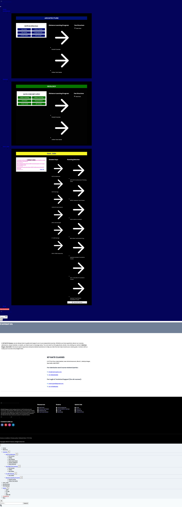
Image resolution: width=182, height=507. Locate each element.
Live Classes (12, 459)
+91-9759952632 (53, 386)
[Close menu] (0, 445)
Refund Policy (22, 438)
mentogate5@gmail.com (55, 383)
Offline (10, 457)
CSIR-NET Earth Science (57, 207)
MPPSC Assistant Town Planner (77, 200)
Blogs (4, 306)
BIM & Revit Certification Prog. (77, 238)
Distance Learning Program (13, 477)
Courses (5, 452)
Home (4, 9)
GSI (6, 493)
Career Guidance (13, 462)
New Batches (6, 485)
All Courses (11, 456)
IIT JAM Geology (55, 238)
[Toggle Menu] (0, 6)
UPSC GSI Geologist (56, 222)
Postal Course (12, 479)
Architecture (6, 11)
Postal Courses (56, 49)
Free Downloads (4, 309)
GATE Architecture (56, 176)
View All (42, 169)
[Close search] (1, 501)
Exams (4, 488)
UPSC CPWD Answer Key (57, 253)
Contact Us (6, 496)
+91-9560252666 (53, 375)
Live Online (11, 471)
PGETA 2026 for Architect (76, 219)
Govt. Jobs (6, 146)
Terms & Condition (5, 438)
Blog (4, 498)
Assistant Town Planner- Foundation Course (76, 299)
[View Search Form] (1, 320)
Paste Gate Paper (13, 461)
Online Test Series (57, 72)
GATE (7, 490)
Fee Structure (6, 484)
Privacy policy (14, 438)
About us (5, 449)
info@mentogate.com (55, 372)
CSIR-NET (8, 494)
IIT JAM (7, 491)
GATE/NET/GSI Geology (12, 466)
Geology (5, 79)
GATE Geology (55, 192)
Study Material (12, 464)
